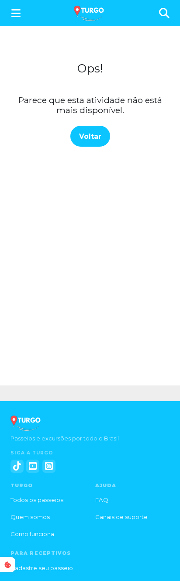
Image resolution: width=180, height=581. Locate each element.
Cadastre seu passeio (41, 567)
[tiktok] (17, 466)
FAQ (101, 499)
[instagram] (48, 466)
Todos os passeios (36, 499)
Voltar (90, 136)
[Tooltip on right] (7, 564)
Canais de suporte (121, 516)
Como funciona (32, 533)
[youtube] (32, 466)
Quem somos (30, 516)
